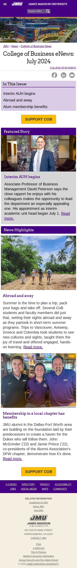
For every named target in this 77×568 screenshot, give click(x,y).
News (14, 46)
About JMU (38, 506)
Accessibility (63, 484)
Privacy (45, 484)
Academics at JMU (38, 502)
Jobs (13, 489)
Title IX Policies (38, 552)
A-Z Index (11, 484)
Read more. (33, 347)
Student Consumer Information (38, 556)
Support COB (38, 119)
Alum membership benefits (25, 107)
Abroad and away (17, 100)
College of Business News (36, 46)
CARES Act (38, 548)
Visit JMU (38, 510)
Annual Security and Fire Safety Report (38, 560)
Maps (45, 489)
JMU (6, 46)
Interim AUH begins (19, 93)
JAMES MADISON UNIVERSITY (42, 564)
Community (60, 489)
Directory (28, 484)
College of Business (63, 67)
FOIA (38, 544)
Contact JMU (39, 538)
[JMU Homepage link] (38, 526)
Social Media (29, 489)
